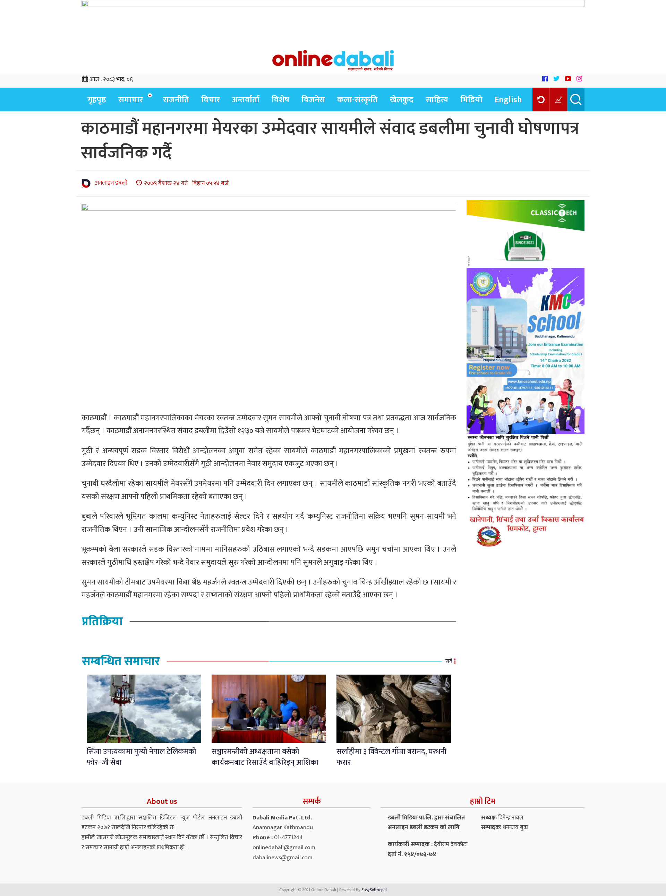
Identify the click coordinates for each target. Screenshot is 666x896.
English (508, 100)
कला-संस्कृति (357, 100)
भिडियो (471, 100)
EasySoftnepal (374, 889)
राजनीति (176, 100)
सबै (448, 661)
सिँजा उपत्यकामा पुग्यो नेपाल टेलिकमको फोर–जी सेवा (141, 757)
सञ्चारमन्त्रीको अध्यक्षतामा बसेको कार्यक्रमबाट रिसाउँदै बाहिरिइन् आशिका (265, 757)
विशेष (280, 100)
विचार (210, 100)
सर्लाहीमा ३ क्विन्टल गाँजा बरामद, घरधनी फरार (391, 757)
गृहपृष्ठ (96, 100)
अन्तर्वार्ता (245, 100)
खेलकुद (401, 100)
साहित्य (437, 100)
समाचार (130, 100)
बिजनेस (313, 100)
